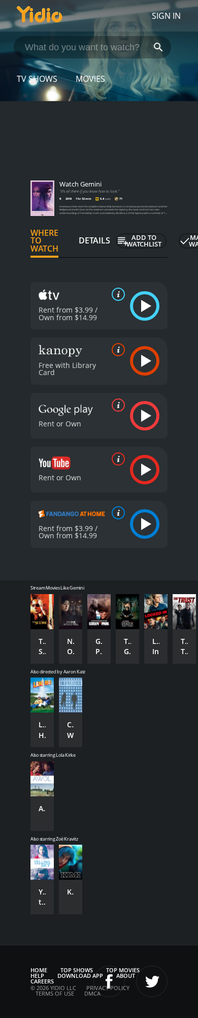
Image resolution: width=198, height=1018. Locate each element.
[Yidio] (40, 16)
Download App (80, 975)
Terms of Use (55, 993)
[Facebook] (109, 981)
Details (94, 240)
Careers (42, 981)
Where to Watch (44, 241)
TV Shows (37, 78)
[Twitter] (152, 981)
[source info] (116, 294)
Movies (90, 78)
